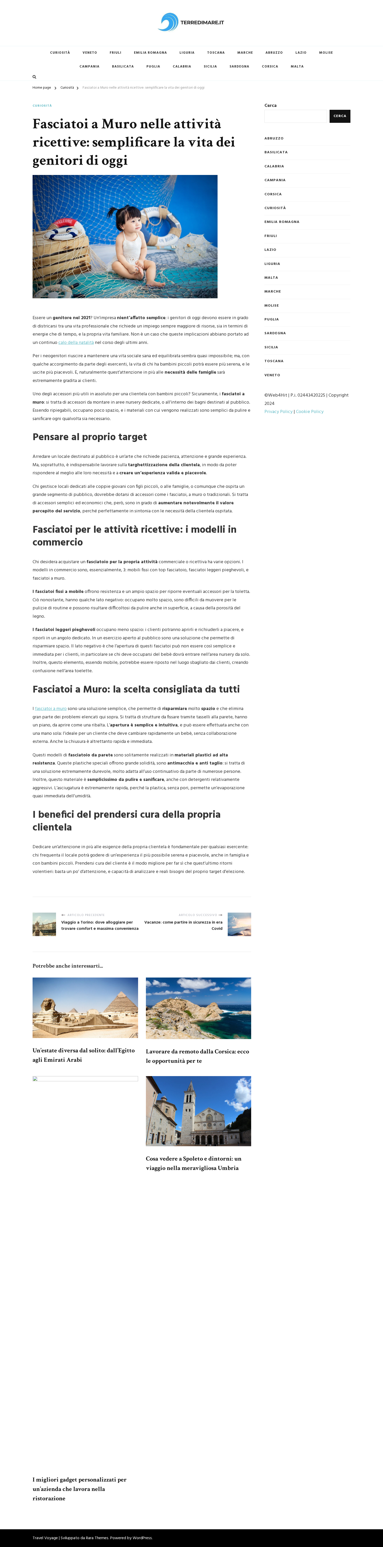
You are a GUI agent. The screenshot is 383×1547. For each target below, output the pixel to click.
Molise (326, 53)
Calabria (182, 66)
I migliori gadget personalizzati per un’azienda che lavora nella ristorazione (80, 1489)
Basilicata (123, 66)
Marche (245, 53)
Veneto (90, 53)
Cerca (270, 106)
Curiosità (60, 53)
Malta (297, 66)
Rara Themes (97, 1538)
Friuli (115, 53)
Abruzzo (274, 53)
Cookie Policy (310, 412)
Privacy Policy (278, 412)
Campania (89, 66)
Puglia (153, 66)
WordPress (142, 1538)
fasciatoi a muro (51, 709)
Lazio (301, 53)
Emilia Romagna (150, 53)
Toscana (216, 53)
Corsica (270, 66)
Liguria (187, 53)
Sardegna (239, 66)
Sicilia (210, 66)
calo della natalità (76, 343)
